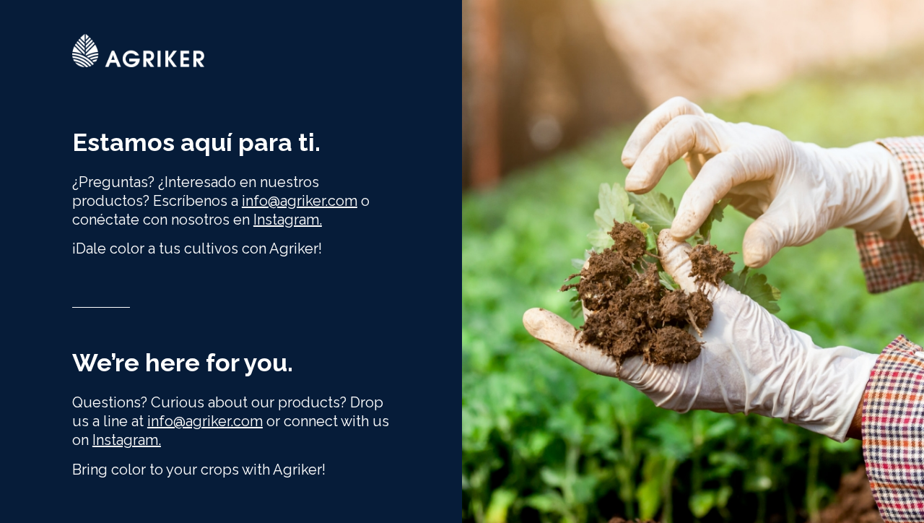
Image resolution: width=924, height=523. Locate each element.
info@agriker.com (205, 421)
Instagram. (287, 219)
